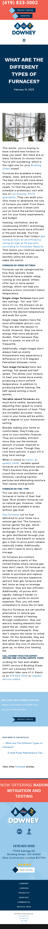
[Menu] (24, 40)
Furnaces (20, 766)
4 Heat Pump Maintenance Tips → (27, 752)
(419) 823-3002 (18, 710)
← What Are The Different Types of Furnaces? (22, 745)
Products (24, 893)
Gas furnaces (10, 514)
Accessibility (24, 918)
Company (24, 883)
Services (24, 897)
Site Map (24, 920)
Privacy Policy (24, 916)
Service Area (24, 907)
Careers (24, 888)
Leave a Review (26, 870)
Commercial (24, 902)
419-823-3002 (19, 675)
